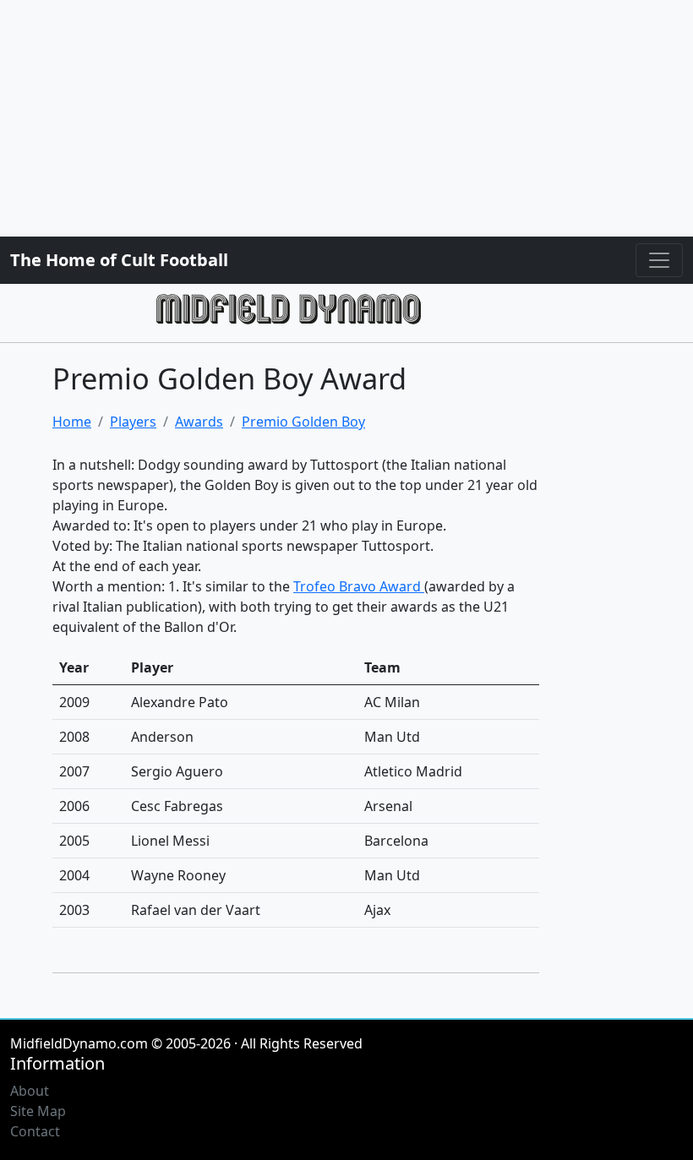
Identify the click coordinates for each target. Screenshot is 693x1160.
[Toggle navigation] (659, 260)
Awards (199, 421)
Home (71, 421)
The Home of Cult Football (119, 259)
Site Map (38, 1111)
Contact (35, 1131)
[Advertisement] (346, 118)
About (29, 1090)
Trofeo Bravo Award (358, 586)
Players (133, 421)
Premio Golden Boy (303, 421)
